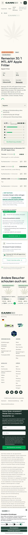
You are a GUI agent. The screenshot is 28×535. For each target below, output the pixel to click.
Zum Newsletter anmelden (14, 447)
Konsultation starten (13, 236)
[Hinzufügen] (15, 303)
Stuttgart (18, 388)
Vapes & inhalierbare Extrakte (6, 372)
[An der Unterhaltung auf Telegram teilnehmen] (20, 392)
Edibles (3, 375)
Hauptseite (4, 8)
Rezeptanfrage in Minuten (20, 352)
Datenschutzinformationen (7, 404)
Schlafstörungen (5, 342)
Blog (17, 358)
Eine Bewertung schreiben (14, 142)
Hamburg (18, 378)
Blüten (2, 366)
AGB (22, 400)
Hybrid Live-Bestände (15, 9)
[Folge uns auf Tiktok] (16, 392)
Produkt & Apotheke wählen (13, 260)
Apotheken (18, 349)
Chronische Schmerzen (4, 345)
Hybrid (17, 52)
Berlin (17, 366)
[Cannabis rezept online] (11, 3)
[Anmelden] (25, 2)
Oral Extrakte (4, 369)
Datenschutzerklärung (13, 400)
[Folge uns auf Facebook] (7, 392)
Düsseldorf (18, 385)
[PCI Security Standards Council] (20, 325)
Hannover (18, 373)
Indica (2, 377)
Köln (17, 383)
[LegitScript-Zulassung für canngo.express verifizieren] (14, 334)
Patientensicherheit (20, 355)
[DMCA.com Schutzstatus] (9, 325)
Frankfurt (18, 380)
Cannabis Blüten (6, 54)
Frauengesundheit (5, 354)
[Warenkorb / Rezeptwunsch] (21, 2)
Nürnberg (18, 371)
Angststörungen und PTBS (6, 352)
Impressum (3, 400)
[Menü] (2, 2)
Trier (17, 376)
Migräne (3, 348)
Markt (9, 8)
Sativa (2, 380)
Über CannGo (19, 347)
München (18, 369)
